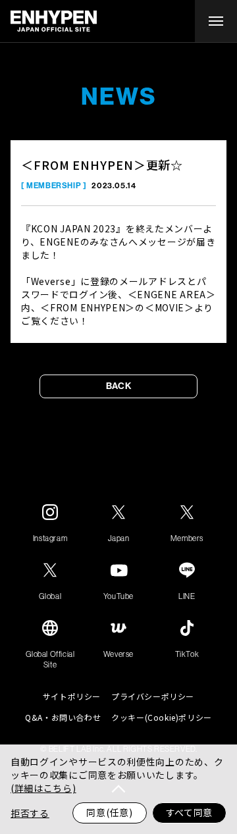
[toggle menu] (216, 21)
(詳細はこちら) (43, 788)
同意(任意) (109, 812)
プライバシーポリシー (152, 696)
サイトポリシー (72, 696)
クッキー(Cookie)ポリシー (161, 717)
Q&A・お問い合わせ (63, 717)
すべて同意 (189, 812)
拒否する (30, 813)
